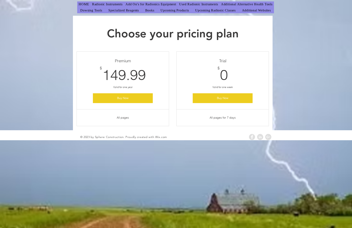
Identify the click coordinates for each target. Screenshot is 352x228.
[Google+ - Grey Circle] (268, 137)
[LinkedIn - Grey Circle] (260, 137)
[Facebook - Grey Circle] (252, 137)
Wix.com (161, 137)
